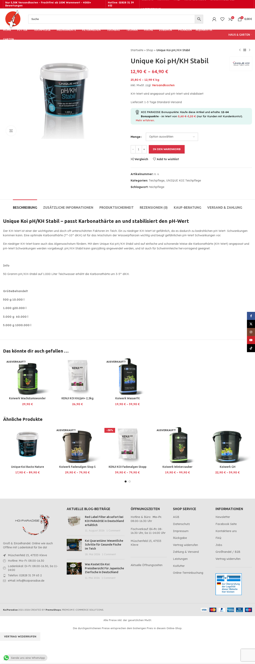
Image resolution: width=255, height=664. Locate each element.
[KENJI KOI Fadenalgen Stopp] (127, 444)
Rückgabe (180, 538)
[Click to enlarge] (11, 131)
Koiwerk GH (227, 466)
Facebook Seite (226, 524)
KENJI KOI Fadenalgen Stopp (127, 466)
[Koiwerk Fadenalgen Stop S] (77, 444)
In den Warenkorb (167, 149)
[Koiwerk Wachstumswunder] (27, 376)
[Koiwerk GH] (227, 444)
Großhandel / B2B (227, 552)
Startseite (137, 50)
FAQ (218, 538)
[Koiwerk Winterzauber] (177, 444)
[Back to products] (244, 50)
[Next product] (249, 50)
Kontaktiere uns (226, 531)
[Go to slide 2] (130, 481)
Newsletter (222, 517)
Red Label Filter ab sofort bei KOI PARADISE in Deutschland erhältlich (104, 520)
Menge (136, 137)
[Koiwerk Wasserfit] (127, 376)
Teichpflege (156, 180)
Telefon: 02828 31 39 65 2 (25, 575)
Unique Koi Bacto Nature (27, 466)
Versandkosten (163, 85)
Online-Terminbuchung (188, 573)
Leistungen (180, 559)
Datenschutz (181, 524)
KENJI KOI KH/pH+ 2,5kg (77, 398)
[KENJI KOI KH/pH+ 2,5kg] (77, 376)
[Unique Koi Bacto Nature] (27, 444)
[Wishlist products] (222, 19)
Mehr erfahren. (145, 120)
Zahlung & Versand (186, 552)
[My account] (214, 19)
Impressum (180, 531)
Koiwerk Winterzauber (177, 466)
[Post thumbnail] (74, 523)
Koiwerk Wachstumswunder (27, 398)
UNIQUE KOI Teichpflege (183, 180)
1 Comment (113, 530)
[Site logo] (12, 19)
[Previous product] (239, 50)
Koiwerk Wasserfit (127, 398)
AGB (176, 517)
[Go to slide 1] (126, 481)
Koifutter (179, 566)
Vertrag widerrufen (185, 545)
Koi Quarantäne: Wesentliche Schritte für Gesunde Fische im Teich (104, 544)
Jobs (218, 545)
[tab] (25, 205)
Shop (149, 50)
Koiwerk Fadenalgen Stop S (77, 466)
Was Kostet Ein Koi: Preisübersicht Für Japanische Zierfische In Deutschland (104, 568)
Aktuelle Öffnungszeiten (146, 565)
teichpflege (156, 187)
